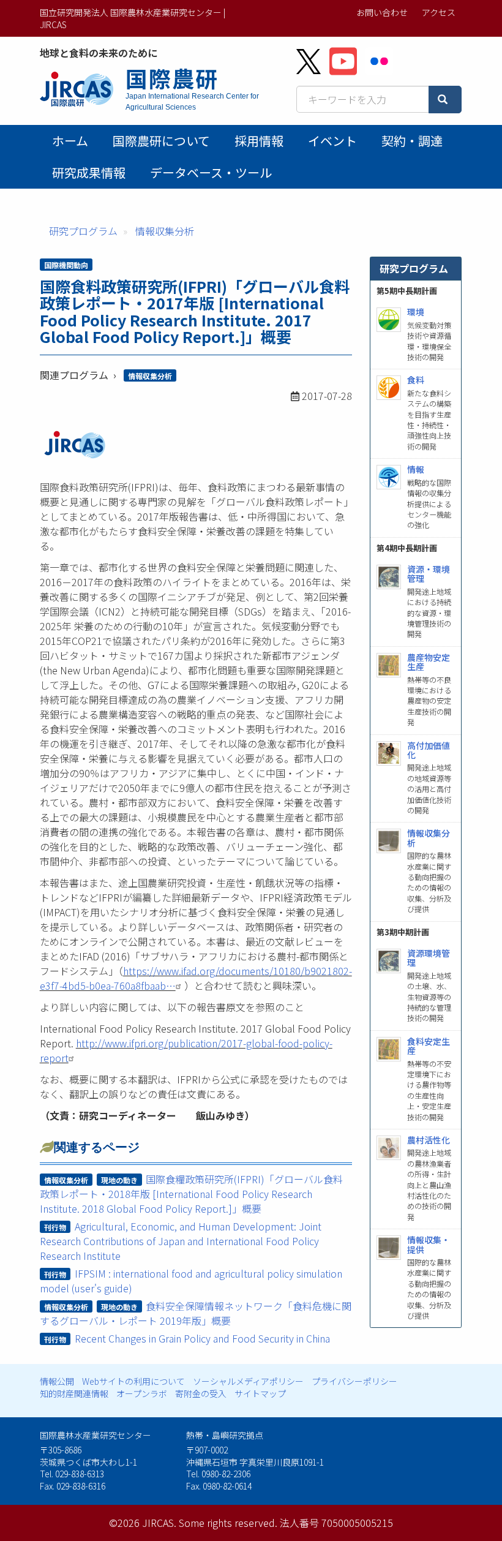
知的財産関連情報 (74, 1393)
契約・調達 (412, 140)
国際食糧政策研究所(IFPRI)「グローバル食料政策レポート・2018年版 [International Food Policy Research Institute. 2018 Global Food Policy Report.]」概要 (191, 1194)
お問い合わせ (382, 12)
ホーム (70, 140)
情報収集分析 (164, 231)
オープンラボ (141, 1393)
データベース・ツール (211, 172)
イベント (332, 140)
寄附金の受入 (201, 1393)
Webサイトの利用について (133, 1381)
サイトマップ (260, 1393)
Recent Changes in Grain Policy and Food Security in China (202, 1338)
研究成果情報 (89, 172)
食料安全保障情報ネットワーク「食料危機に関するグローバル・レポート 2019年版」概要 (196, 1313)
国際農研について (161, 140)
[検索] (445, 99)
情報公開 (57, 1381)
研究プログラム (83, 231)
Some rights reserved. (228, 1522)
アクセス (438, 12)
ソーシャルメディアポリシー (248, 1381)
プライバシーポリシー (354, 1381)
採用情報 (258, 140)
